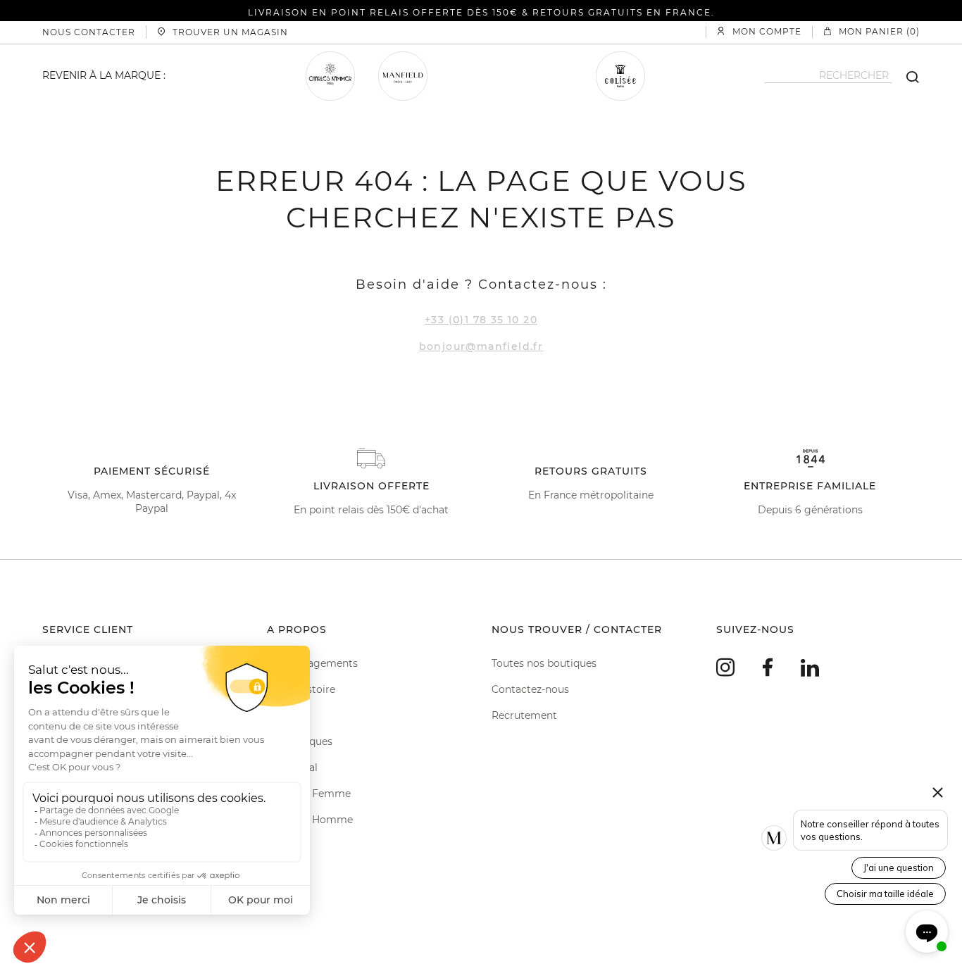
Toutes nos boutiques (544, 663)
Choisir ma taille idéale (885, 893)
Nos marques (299, 741)
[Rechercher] (906, 76)
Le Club (285, 715)
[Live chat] (927, 931)
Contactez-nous (530, 689)
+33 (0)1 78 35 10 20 (481, 319)
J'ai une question (898, 867)
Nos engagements (312, 663)
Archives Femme (309, 793)
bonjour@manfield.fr (481, 346)
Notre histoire (301, 689)
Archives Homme (310, 819)
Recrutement (524, 715)
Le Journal (292, 767)
